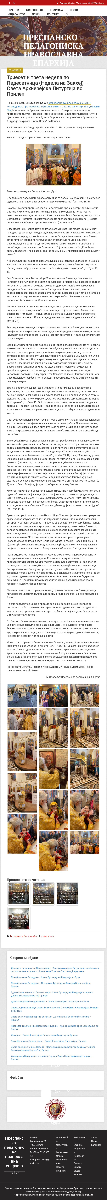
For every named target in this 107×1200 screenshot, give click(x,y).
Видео (77, 1170)
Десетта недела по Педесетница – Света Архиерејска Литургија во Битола (50, 1001)
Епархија (56, 10)
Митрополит (34, 10)
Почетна (13, 10)
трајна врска (47, 936)
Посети (60, 1167)
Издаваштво (16, 14)
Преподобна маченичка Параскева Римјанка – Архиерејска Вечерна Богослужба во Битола (54, 1027)
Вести (74, 10)
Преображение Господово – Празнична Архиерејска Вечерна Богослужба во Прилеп (51, 985)
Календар (96, 1145)
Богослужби (30, 936)
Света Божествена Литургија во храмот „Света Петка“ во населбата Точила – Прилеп (51, 1018)
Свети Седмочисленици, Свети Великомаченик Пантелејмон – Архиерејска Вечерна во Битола (55, 1009)
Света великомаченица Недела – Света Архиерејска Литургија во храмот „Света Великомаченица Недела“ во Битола (53, 1049)
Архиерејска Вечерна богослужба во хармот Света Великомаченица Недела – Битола (51, 1058)
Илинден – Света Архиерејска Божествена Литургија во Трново (44, 1035)
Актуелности (16, 936)
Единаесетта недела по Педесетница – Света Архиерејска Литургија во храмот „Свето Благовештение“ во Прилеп (52, 994)
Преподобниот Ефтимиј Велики (41, 106)
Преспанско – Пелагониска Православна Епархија (53, 50)
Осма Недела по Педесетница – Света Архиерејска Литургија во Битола (48, 1041)
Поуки (36, 14)
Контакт (53, 14)
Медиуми (61, 1170)
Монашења (62, 1152)
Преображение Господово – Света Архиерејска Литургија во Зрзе (45, 977)
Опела (59, 1156)
